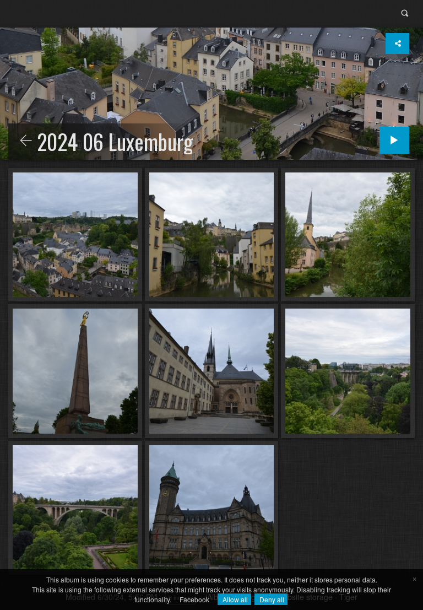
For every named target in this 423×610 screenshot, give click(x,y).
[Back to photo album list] (25, 141)
